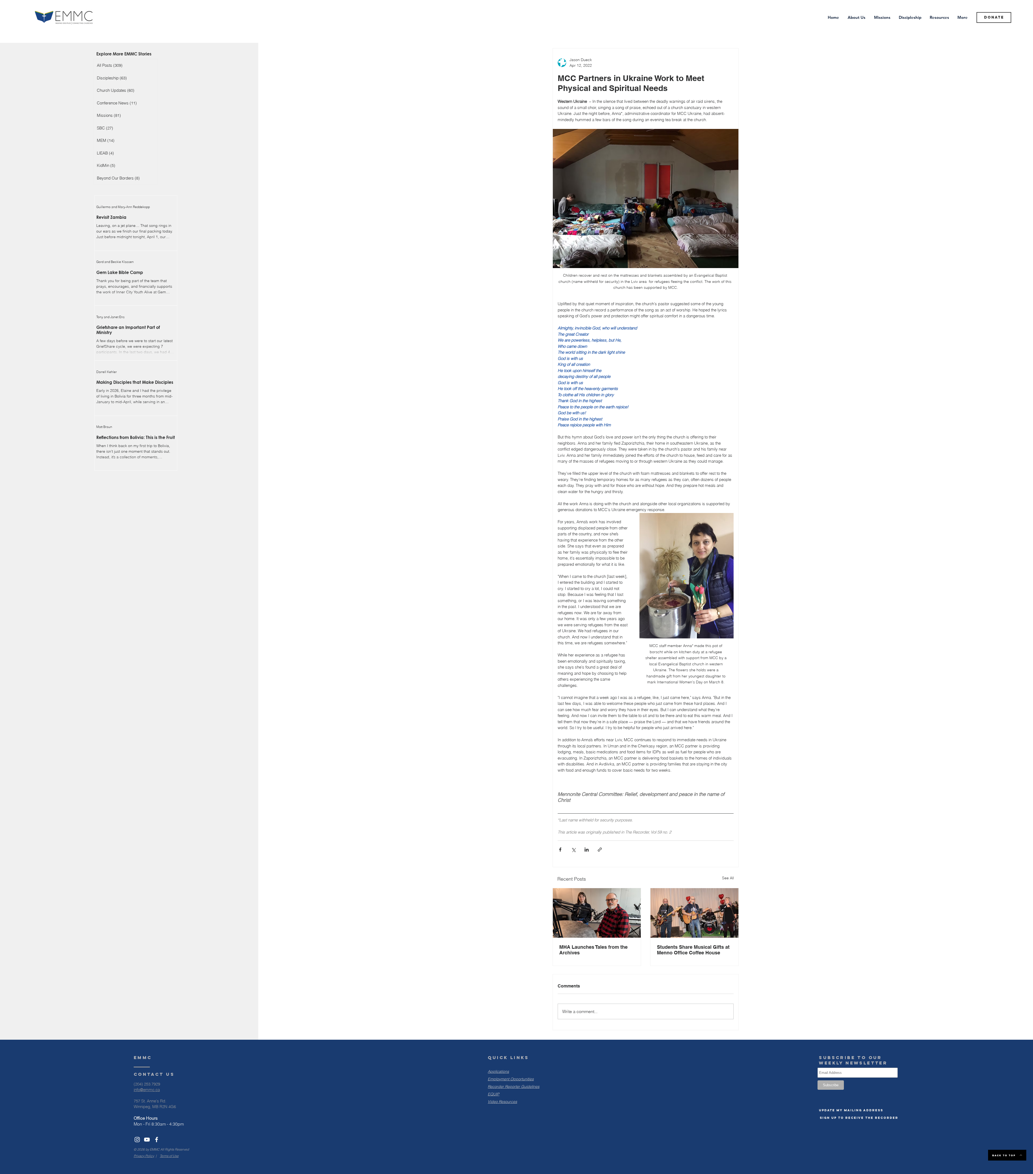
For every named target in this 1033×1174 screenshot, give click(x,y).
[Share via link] (599, 849)
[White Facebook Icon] (156, 1139)
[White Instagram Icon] (137, 1139)
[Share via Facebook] (560, 849)
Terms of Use (169, 1156)
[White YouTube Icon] (146, 1139)
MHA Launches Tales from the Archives (593, 949)
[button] (851, 1110)
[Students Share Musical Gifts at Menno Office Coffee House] (694, 913)
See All (728, 878)
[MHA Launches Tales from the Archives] (597, 913)
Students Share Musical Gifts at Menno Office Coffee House (693, 949)
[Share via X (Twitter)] (573, 849)
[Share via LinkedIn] (586, 849)
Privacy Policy (144, 1156)
